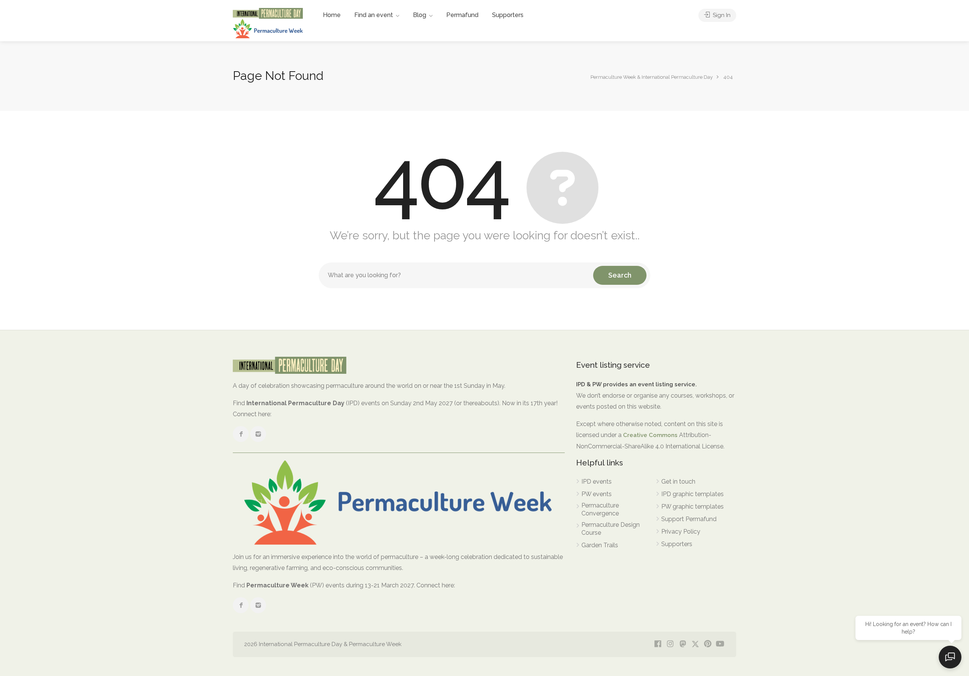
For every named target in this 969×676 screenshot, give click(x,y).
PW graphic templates (692, 506)
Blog (419, 15)
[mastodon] (682, 644)
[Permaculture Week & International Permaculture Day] (268, 22)
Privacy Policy (680, 531)
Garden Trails (599, 545)
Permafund (462, 15)
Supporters (507, 15)
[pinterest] (707, 644)
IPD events (596, 481)
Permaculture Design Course (610, 528)
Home (332, 15)
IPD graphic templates (692, 494)
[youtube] (720, 644)
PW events (596, 494)
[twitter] (695, 644)
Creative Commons (650, 435)
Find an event (373, 15)
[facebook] (657, 644)
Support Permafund (689, 519)
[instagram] (670, 644)
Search (619, 275)
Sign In (721, 15)
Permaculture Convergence (600, 509)
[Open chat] (950, 657)
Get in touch (678, 481)
